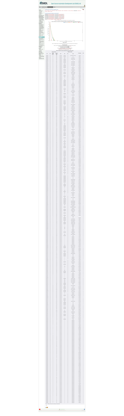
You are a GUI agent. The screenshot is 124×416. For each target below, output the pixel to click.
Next (60, 19)
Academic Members (41, 19)
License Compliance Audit (41, 34)
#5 (51, 14)
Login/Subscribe (41, 58)
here (56, 20)
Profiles (46, 11)
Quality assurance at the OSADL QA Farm (41, 41)
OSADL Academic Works (41, 49)
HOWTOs (40, 51)
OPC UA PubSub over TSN (41, 43)
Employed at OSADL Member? (41, 20)
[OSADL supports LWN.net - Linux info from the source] (62, 409)
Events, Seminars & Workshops (41, 16)
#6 (52, 14)
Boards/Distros (66, 10)
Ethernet (55, 19)
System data (79, 10)
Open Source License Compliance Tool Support (41, 29)
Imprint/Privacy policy (41, 53)
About (46, 10)
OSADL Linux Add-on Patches (41, 42)
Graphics (57, 10)
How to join (40, 11)
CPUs (50, 10)
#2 (49, 14)
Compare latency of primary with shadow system (65, 48)
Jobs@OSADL (40, 13)
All (47, 19)
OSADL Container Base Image (41, 33)
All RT (49, 19)
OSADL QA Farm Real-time (41, 40)
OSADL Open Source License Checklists (41, 26)
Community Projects (40, 46)
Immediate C (40, 47)
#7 (53, 14)
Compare (49, 11)
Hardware (48, 10)
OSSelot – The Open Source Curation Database (41, 30)
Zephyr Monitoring (41, 38)
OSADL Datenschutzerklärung (41, 55)
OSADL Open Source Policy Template (41, 24)
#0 (47, 14)
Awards (51, 11)
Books (40, 48)
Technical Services (40, 37)
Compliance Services (41, 23)
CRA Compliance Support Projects (41, 32)
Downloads (40, 52)
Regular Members (41, 18)
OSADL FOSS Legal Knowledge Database (41, 27)
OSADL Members (41, 17)
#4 (50, 14)
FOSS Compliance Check (41, 35)
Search (40, 57)
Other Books (40, 50)
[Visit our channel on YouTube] (39, 409)
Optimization (52, 19)
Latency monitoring (70, 10)
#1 (48, 14)
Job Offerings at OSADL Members (41, 21)
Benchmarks (53, 10)
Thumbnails (58, 19)
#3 (59, 14)
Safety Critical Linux (41, 44)
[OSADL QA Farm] (83, 10)
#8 (63, 14)
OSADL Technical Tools (41, 45)
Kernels (63, 10)
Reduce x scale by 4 (65, 42)
